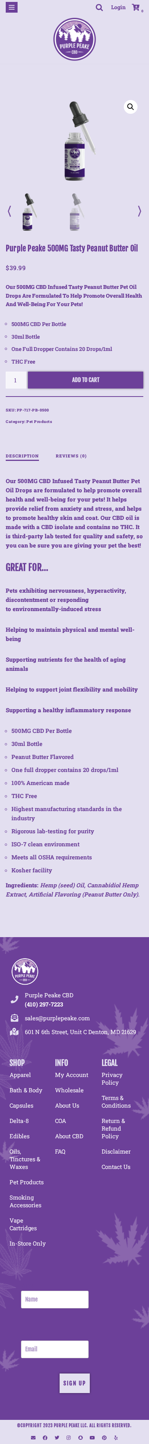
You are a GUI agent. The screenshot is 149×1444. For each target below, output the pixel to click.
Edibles (19, 1136)
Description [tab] (22, 456)
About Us (67, 1105)
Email (27, 1335)
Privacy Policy (112, 1078)
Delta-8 (19, 1120)
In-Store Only (28, 1243)
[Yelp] (116, 1438)
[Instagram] (68, 1438)
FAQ (60, 1151)
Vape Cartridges (23, 1224)
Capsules (21, 1105)
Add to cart (85, 380)
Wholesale (69, 1090)
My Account (71, 1074)
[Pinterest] (104, 1438)
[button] (131, 107)
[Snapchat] (80, 1438)
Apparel (20, 1074)
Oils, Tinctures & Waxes (25, 1158)
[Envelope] (33, 1438)
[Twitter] (57, 1438)
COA (60, 1120)
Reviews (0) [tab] (71, 456)
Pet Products (39, 421)
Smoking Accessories (25, 1201)
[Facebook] (45, 1438)
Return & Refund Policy (113, 1128)
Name (27, 1286)
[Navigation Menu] (12, 7)
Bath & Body (26, 1090)
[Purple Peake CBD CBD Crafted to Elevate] (74, 39)
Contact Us (116, 1166)
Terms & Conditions (116, 1101)
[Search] (99, 7)
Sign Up (74, 1383)
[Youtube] (92, 1438)
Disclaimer (116, 1151)
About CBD (69, 1136)
